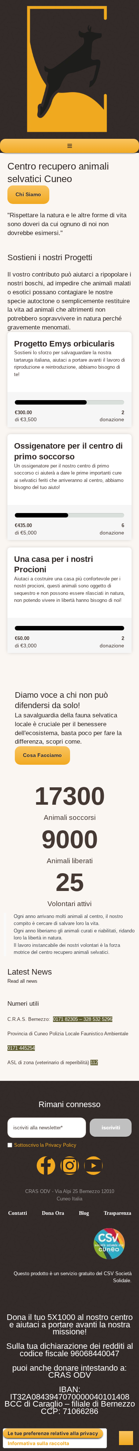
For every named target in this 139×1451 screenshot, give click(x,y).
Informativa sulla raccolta (38, 1443)
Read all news (22, 981)
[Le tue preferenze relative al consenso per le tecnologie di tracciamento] (126, 1438)
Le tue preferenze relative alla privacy (53, 1433)
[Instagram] (69, 1165)
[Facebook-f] (46, 1165)
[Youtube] (93, 1165)
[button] (28, 194)
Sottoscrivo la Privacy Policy (45, 1145)
